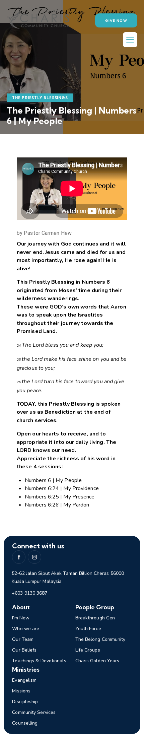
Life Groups (87, 650)
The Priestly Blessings (40, 97)
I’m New (20, 618)
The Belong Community (100, 639)
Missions (21, 691)
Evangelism (24, 680)
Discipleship (25, 701)
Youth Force (88, 628)
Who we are (25, 628)
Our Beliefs (24, 650)
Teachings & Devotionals (39, 661)
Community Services (34, 712)
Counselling (25, 723)
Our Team (22, 639)
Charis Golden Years (97, 661)
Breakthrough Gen (95, 618)
